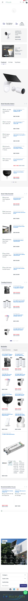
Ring (14, 239)
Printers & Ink (4, 489)
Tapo (23, 253)
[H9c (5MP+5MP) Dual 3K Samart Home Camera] (7, 331)
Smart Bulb (15, 313)
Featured (3, 62)
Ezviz (14, 109)
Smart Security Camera (20, 109)
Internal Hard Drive (6, 350)
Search (20, 2)
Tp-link (14, 285)
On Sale (10, 62)
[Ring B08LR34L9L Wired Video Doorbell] (7, 243)
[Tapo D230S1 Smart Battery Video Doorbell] (7, 257)
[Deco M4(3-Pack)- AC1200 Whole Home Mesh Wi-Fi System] (7, 303)
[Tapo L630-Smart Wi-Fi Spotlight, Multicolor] (7, 317)
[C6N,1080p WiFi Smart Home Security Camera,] (7, 113)
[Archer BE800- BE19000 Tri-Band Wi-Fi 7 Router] (7, 289)
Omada (6, 433)
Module (3, 433)
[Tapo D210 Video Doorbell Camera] (7, 271)
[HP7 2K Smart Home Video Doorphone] (7, 229)
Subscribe (23, 585)
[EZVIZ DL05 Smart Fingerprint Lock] (7, 201)
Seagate (15, 350)
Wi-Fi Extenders (8, 413)
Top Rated (17, 62)
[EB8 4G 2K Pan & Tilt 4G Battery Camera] (7, 125)
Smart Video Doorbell (20, 197)
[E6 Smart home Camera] (7, 137)
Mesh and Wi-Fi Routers (17, 299)
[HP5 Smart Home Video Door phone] (7, 215)
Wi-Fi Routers (18, 285)
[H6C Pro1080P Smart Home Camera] (7, 150)
